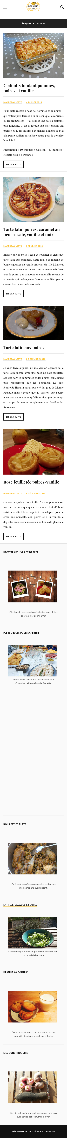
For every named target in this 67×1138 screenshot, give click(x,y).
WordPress (48, 1131)
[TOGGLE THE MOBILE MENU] (5, 7)
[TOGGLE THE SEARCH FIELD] (62, 7)
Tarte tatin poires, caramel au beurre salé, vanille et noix (31, 231)
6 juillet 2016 (34, 102)
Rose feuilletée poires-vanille (31, 481)
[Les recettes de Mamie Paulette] (33, 9)
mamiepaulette (12, 102)
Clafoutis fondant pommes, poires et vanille (29, 87)
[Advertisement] (33, 712)
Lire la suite (13, 164)
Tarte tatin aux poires (23, 347)
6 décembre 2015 (36, 493)
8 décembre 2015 (36, 359)
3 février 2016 (34, 246)
